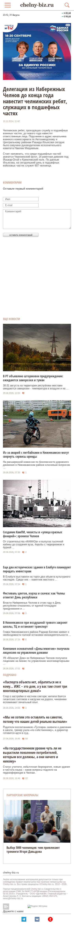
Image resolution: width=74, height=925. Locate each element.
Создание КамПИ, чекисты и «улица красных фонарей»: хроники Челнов (32, 534)
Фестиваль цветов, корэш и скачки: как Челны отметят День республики (34, 595)
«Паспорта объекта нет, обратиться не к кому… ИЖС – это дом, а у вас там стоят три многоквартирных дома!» (35, 686)
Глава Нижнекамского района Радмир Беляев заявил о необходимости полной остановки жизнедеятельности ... (37, 633)
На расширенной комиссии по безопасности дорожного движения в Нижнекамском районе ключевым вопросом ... (36, 464)
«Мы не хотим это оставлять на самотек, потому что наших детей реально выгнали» (35, 719)
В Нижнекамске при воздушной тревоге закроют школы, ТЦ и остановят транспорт (35, 624)
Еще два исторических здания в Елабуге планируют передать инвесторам (37, 569)
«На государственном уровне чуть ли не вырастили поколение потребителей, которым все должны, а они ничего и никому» (32, 754)
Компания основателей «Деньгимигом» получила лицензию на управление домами (36, 650)
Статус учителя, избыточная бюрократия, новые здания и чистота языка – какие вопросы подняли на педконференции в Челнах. (36, 769)
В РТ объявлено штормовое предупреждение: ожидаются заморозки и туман (33, 378)
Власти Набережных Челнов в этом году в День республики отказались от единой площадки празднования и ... (32, 605)
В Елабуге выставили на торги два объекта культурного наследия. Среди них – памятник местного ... (36, 578)
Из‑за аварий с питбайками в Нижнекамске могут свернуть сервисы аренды (36, 454)
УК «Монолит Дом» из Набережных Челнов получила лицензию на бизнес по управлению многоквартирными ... (36, 660)
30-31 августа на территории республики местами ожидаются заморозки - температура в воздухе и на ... (35, 387)
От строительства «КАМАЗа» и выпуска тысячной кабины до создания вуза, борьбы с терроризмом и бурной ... (33, 544)
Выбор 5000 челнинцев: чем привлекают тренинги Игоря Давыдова (33, 849)
